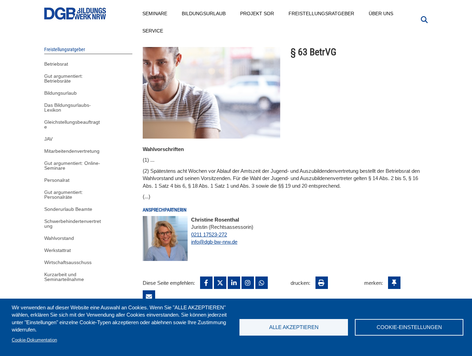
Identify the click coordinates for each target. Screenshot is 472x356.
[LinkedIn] (234, 283)
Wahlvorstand (59, 238)
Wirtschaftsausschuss (68, 262)
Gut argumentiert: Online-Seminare (72, 165)
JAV (48, 139)
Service (153, 31)
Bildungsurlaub (204, 13)
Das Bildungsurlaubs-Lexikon (67, 107)
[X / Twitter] (220, 283)
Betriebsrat (56, 64)
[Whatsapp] (261, 283)
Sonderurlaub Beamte (68, 209)
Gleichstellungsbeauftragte (72, 124)
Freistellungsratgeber (322, 13)
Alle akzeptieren (294, 327)
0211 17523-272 (209, 234)
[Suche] (424, 19)
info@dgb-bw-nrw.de (214, 242)
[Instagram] (248, 283)
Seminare (155, 13)
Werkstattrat (57, 250)
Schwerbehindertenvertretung (72, 223)
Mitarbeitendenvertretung (72, 151)
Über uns (381, 13)
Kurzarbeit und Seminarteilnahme (64, 277)
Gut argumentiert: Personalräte (63, 194)
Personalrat (56, 180)
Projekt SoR (257, 13)
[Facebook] (206, 283)
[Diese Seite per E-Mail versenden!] (149, 296)
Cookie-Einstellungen (409, 327)
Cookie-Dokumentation (34, 340)
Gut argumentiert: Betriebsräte (63, 78)
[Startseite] (75, 13)
